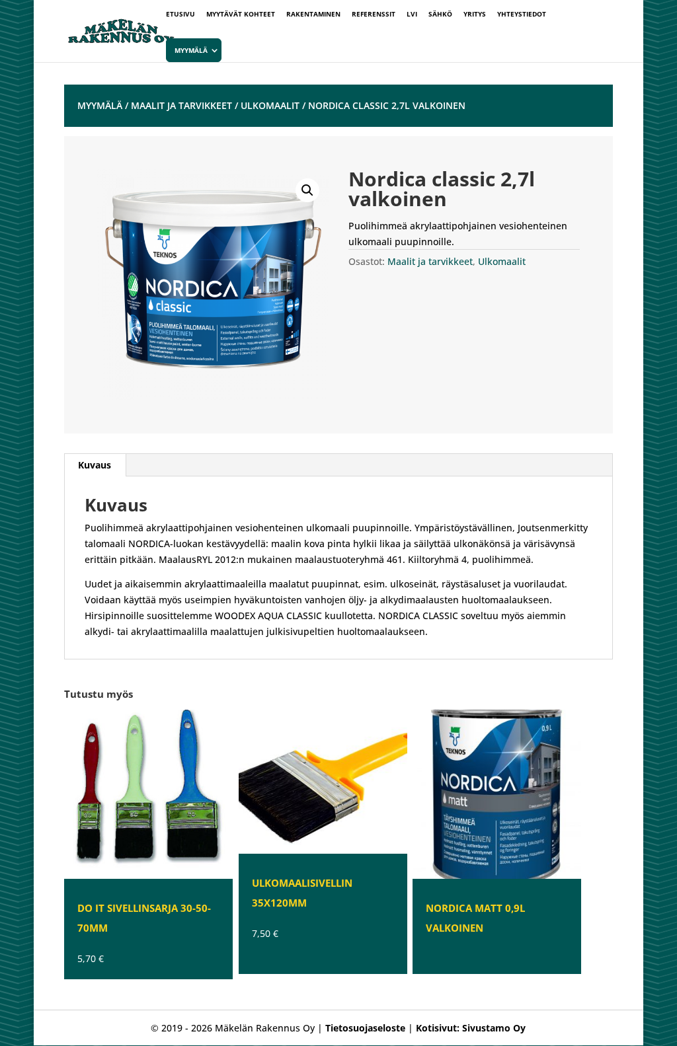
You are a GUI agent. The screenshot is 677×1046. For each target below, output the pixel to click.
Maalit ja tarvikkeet (181, 105)
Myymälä (191, 50)
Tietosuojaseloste (365, 1028)
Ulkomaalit (270, 105)
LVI (412, 15)
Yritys (474, 15)
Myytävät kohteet (240, 15)
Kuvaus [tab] (94, 465)
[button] (307, 190)
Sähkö (440, 15)
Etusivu (180, 15)
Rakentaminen (313, 15)
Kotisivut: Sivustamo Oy (471, 1028)
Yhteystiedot (521, 15)
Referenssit (373, 15)
